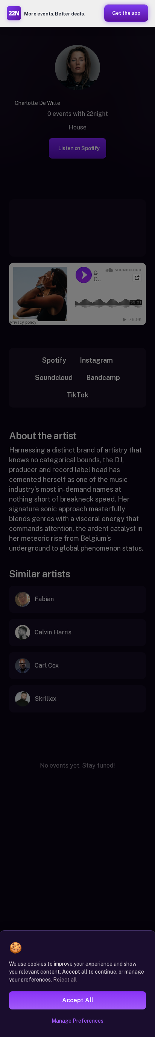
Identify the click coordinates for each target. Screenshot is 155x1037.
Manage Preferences (77, 1021)
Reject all (65, 980)
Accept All (77, 1000)
